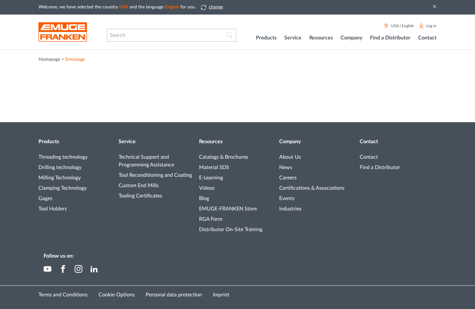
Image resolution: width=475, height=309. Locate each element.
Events (286, 198)
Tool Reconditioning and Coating (155, 175)
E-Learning (211, 177)
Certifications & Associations (311, 188)
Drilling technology (59, 167)
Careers (288, 177)
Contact (369, 141)
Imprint (221, 294)
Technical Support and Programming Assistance (146, 160)
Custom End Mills (139, 185)
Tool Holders (52, 208)
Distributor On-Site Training (230, 229)
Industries (290, 208)
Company (290, 141)
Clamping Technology (62, 188)
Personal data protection (174, 294)
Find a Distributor (390, 37)
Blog (204, 198)
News (285, 167)
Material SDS (214, 167)
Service (127, 141)
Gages (45, 198)
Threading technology (63, 157)
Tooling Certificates (140, 195)
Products (48, 141)
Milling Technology (59, 177)
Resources (211, 141)
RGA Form (210, 219)
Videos (207, 188)
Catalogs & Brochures (223, 157)
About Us (290, 157)
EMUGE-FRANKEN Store (228, 208)
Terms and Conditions (63, 294)
